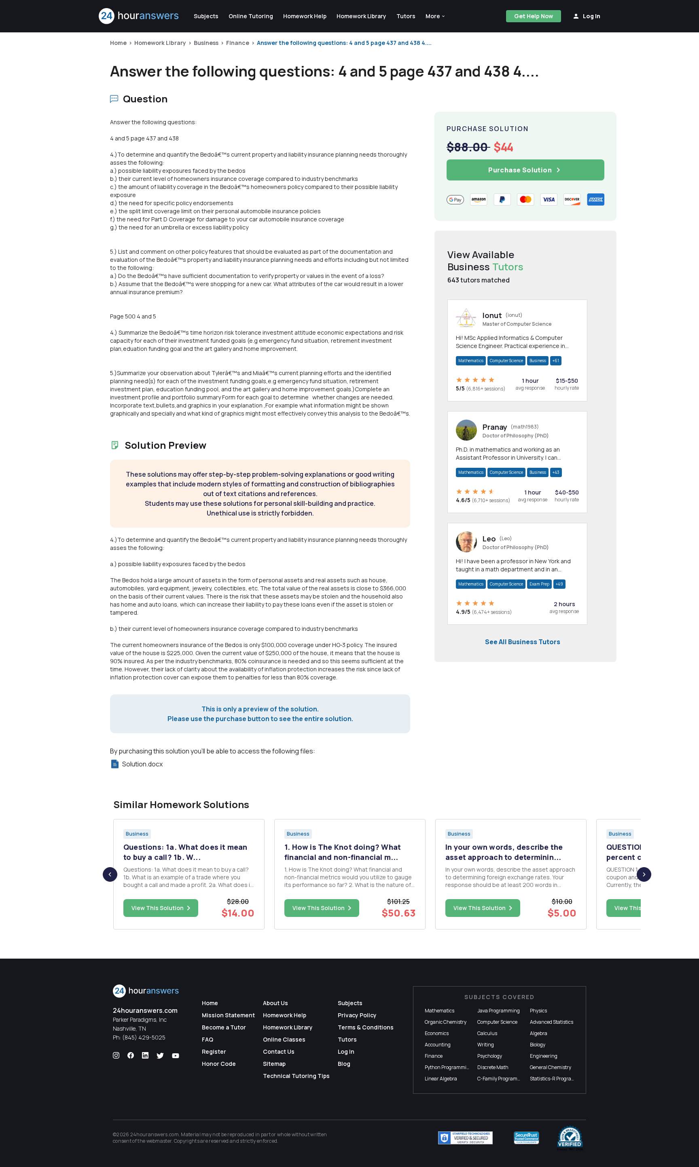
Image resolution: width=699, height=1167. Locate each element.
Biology (537, 1044)
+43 (556, 472)
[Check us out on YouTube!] (175, 1055)
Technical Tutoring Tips (296, 1076)
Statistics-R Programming (558, 1078)
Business (206, 43)
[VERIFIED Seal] (570, 1138)
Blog (344, 1063)
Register (214, 1051)
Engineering (543, 1055)
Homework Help (284, 1015)
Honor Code (219, 1063)
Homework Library (160, 43)
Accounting (438, 1044)
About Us (275, 1003)
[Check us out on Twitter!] (160, 1055)
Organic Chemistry (445, 1021)
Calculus (487, 1033)
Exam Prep (539, 584)
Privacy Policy (357, 1015)
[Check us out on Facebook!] (130, 1055)
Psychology (489, 1055)
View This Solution (157, 908)
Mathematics (470, 360)
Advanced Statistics (551, 1021)
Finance (237, 43)
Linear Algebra (441, 1078)
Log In (346, 1051)
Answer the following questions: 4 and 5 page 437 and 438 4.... (344, 43)
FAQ (207, 1039)
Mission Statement (228, 1015)
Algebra (538, 1033)
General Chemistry (550, 1067)
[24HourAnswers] (139, 16)
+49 (559, 584)
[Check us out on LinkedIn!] (145, 1055)
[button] (436, 16)
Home (118, 43)
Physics (538, 1010)
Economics (437, 1033)
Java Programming (498, 1010)
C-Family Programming (503, 1078)
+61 (556, 360)
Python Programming (448, 1067)
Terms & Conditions (366, 1027)
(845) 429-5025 (143, 1037)
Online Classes (284, 1039)
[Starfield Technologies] (465, 1137)
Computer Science (506, 360)
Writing (485, 1044)
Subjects (350, 1003)
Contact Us (278, 1051)
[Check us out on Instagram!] (116, 1055)
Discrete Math (492, 1067)
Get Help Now (533, 16)
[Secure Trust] (526, 1137)
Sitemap (274, 1063)
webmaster (159, 1140)
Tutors (347, 1039)
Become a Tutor (224, 1027)
